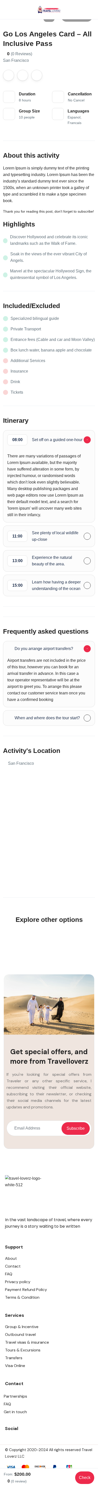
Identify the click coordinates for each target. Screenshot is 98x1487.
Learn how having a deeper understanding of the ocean (46, 585)
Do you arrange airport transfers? (44, 648)
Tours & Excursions (22, 1350)
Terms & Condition (22, 1297)
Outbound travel (20, 1334)
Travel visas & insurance (27, 1342)
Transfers (13, 1357)
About (11, 1258)
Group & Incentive (21, 1326)
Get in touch (15, 1411)
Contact (13, 1266)
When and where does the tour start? (47, 718)
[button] (76, 10)
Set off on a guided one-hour (47, 440)
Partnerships (15, 1396)
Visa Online (15, 1365)
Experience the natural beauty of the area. (42, 560)
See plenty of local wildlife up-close (45, 536)
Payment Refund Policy (26, 1289)
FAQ (8, 1274)
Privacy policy (17, 1281)
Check (84, 1477)
